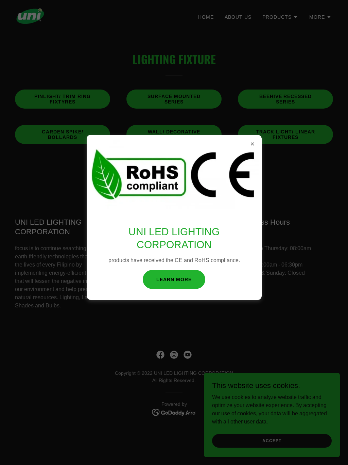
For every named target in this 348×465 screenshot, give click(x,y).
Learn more (174, 279)
